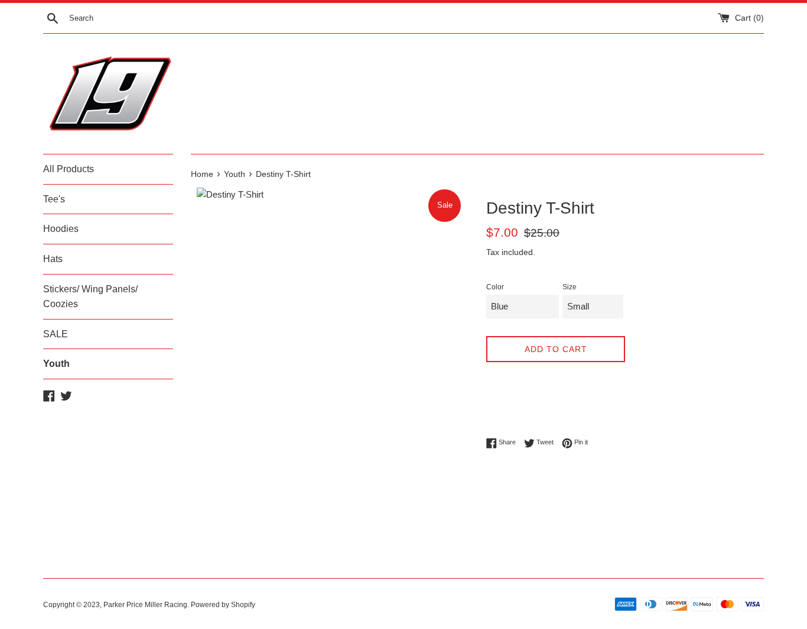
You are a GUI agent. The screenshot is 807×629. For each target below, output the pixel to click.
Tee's (54, 199)
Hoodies (61, 229)
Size (569, 287)
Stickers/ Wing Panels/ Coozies (90, 296)
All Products (68, 169)
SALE (55, 334)
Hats (53, 259)
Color (495, 287)
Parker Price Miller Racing (145, 605)
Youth (56, 364)
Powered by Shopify (223, 605)
